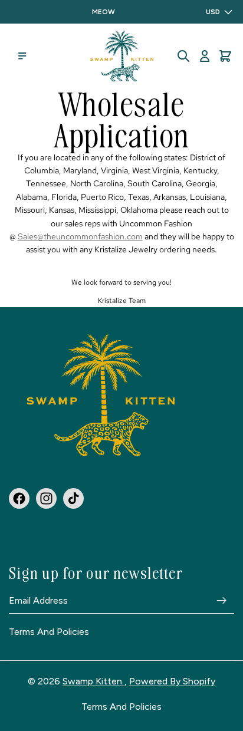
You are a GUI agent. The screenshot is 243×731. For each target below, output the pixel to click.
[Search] (183, 56)
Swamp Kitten (93, 681)
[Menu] (22, 56)
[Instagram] (46, 498)
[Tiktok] (73, 498)
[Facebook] (19, 498)
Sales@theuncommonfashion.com (80, 236)
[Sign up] (221, 600)
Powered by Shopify (172, 681)
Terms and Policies (49, 632)
